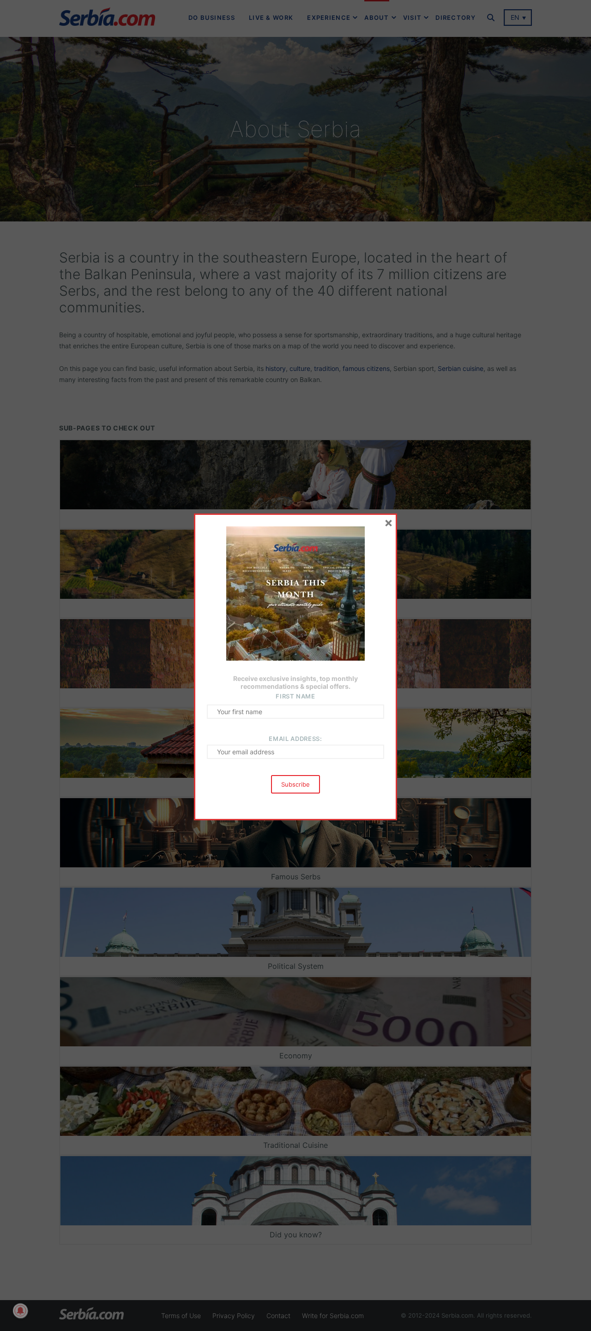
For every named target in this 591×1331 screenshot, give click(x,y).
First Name (295, 696)
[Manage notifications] (20, 1310)
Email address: (295, 738)
